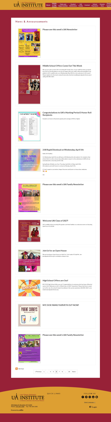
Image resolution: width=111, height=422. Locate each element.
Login (93, 407)
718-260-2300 (19, 406)
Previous (38, 371)
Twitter (86, 397)
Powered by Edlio (17, 410)
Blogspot (96, 397)
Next (73, 371)
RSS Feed (21, 369)
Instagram (90, 397)
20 (69, 371)
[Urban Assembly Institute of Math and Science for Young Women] (28, 5)
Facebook (83, 397)
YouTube (93, 397)
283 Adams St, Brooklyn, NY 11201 (21, 405)
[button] (48, 5)
